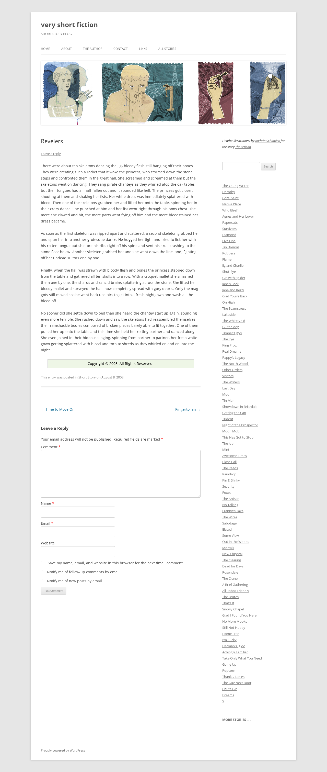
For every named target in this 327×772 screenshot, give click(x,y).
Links (143, 49)
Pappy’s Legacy (233, 357)
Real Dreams (231, 351)
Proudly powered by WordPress (63, 750)
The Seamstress (234, 308)
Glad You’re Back (234, 296)
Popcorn (228, 670)
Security (228, 486)
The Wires (229, 517)
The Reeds (230, 468)
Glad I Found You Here (239, 615)
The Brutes (230, 597)
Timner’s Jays (232, 333)
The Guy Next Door (236, 682)
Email (47, 523)
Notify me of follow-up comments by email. (84, 571)
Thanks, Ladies (233, 676)
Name (47, 503)
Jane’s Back (230, 284)
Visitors (227, 376)
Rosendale (230, 572)
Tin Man (228, 400)
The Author (92, 49)
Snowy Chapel (233, 609)
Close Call (229, 462)
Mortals (228, 547)
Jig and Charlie (232, 265)
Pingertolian (188, 409)
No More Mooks (234, 621)
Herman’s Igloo (233, 646)
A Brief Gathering (235, 584)
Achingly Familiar (235, 652)
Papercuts (230, 222)
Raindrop (229, 474)
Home (45, 49)
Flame (226, 259)
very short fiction (69, 24)
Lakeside (229, 314)
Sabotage (229, 523)
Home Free (230, 633)
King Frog (229, 345)
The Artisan (243, 146)
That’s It (228, 603)
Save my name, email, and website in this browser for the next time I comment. (116, 563)
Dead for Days (232, 566)
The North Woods (235, 363)
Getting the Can (234, 412)
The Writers (231, 382)
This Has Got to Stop (237, 437)
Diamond (229, 234)
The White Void (233, 320)
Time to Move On (58, 409)
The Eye (228, 339)
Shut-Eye (229, 271)
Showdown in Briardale (239, 406)
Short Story (87, 377)
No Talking (230, 504)
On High (228, 302)
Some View (230, 535)
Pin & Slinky (231, 480)
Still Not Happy (233, 627)
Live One (229, 241)
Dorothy (228, 191)
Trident (227, 419)
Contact (120, 49)
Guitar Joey (230, 327)
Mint (225, 449)
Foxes (226, 492)
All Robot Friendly (235, 590)
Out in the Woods (235, 541)
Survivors (229, 228)
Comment (51, 446)
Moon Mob (230, 431)
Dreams (228, 695)
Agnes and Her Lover (238, 216)
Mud (225, 394)
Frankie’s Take (232, 511)
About (66, 49)
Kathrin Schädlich (267, 140)
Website (48, 543)
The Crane (230, 578)
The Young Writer (235, 185)
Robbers (228, 253)
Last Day (228, 388)
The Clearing (231, 560)
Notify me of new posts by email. (75, 580)
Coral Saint (230, 198)
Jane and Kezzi (233, 290)
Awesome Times (234, 455)
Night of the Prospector (240, 425)
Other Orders (232, 369)
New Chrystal (232, 554)
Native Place (231, 204)
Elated (227, 529)
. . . (236, 719)
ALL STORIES (167, 49)
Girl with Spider (233, 277)
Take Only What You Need (242, 658)
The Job (227, 443)
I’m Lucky (229, 639)
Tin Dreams (230, 247)
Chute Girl (229, 689)
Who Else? (230, 210)
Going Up (229, 664)
